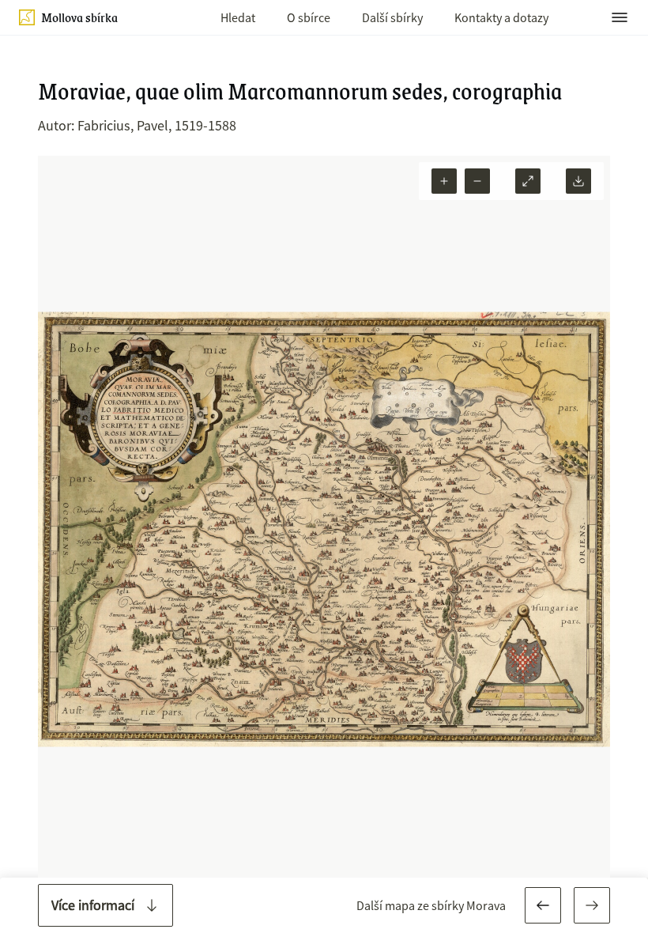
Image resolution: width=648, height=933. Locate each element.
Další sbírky (392, 17)
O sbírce (308, 17)
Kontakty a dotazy (501, 17)
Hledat (237, 17)
